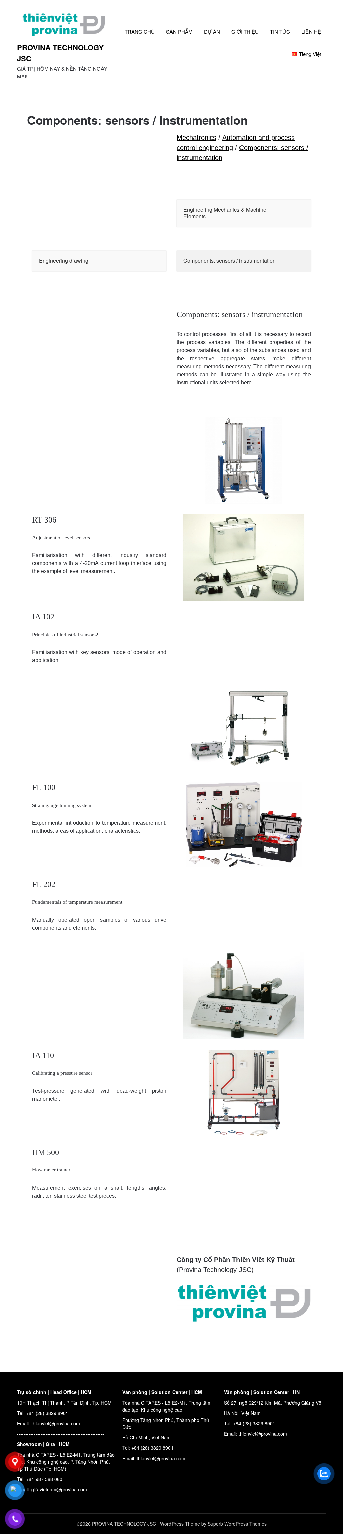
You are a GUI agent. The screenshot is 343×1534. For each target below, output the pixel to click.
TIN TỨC (280, 31)
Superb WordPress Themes (237, 1523)
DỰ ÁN (212, 31)
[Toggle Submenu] (299, 213)
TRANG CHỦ (140, 31)
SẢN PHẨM (179, 31)
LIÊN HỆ (311, 31)
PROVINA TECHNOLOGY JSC (60, 53)
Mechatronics (196, 137)
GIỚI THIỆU (245, 31)
